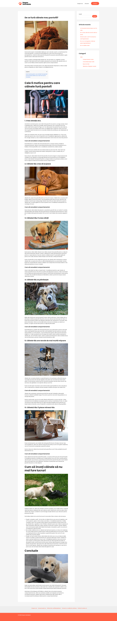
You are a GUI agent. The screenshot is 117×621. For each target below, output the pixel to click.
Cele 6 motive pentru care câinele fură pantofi (36, 74)
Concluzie (28, 77)
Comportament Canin (88, 59)
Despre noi (80, 3)
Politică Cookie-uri (82, 608)
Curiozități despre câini (88, 61)
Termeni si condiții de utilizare (69, 608)
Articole (87, 3)
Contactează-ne (42, 608)
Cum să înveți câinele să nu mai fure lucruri (36, 75)
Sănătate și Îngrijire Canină (89, 66)
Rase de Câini (86, 64)
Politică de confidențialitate (54, 608)
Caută (80, 14)
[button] (95, 3)
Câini (81, 57)
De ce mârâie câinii (85, 45)
